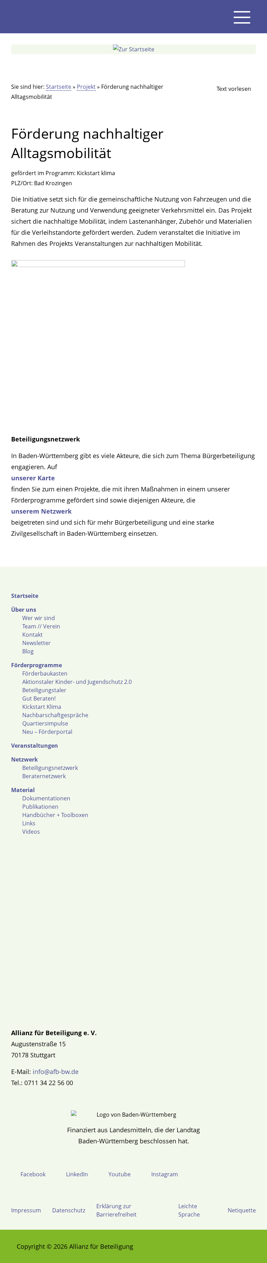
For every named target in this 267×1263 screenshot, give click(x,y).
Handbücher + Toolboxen (55, 815)
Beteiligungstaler (44, 690)
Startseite (58, 87)
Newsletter (36, 643)
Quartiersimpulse (45, 723)
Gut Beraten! (39, 698)
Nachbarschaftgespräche (55, 715)
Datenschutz (68, 1210)
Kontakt (32, 634)
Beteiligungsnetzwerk (50, 768)
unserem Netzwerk (41, 511)
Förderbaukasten (44, 673)
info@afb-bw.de (56, 1071)
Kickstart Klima (41, 707)
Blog (28, 651)
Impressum (26, 1210)
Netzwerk (24, 759)
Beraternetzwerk (44, 776)
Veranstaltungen (34, 745)
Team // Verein (41, 626)
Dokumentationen (46, 798)
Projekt (86, 87)
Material (23, 790)
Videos (31, 831)
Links (28, 823)
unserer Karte (33, 478)
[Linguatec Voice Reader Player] (228, 89)
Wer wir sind (38, 618)
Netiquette (242, 1210)
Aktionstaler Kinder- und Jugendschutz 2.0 (77, 682)
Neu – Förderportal (47, 732)
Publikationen (40, 806)
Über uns (23, 609)
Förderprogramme (36, 665)
